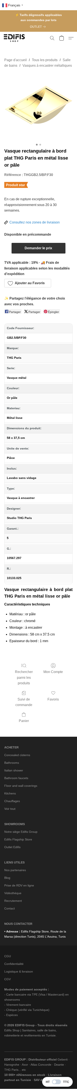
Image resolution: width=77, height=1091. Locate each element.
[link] (38, 26)
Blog (7, 877)
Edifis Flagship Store (18, 839)
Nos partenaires (15, 870)
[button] (15, 38)
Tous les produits (45, 60)
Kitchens (10, 793)
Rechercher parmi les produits (24, 677)
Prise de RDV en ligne (19, 885)
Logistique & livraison (18, 971)
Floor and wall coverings (20, 785)
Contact (9, 908)
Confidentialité (14, 964)
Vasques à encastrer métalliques (47, 65)
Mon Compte (53, 672)
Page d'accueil (15, 60)
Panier (24, 721)
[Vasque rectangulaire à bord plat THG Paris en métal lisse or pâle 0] (38, 107)
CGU (7, 956)
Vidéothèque (12, 893)
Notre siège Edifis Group (20, 831)
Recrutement (13, 900)
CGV (7, 979)
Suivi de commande (23, 702)
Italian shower (13, 770)
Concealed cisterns (17, 755)
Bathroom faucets (16, 778)
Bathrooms (11, 762)
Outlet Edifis (12, 847)
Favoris (53, 699)
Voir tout (9, 808)
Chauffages (12, 801)
